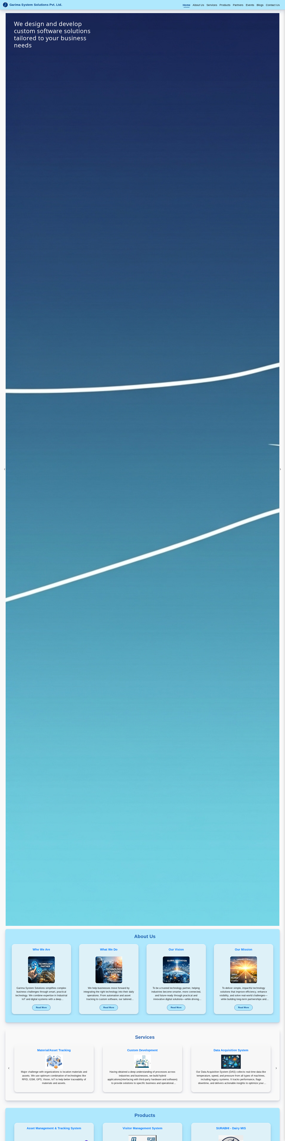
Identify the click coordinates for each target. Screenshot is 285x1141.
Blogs (260, 5)
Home (186, 5)
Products (225, 5)
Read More (41, 1007)
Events (250, 5)
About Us (198, 5)
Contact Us (273, 5)
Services (211, 5)
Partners (238, 5)
